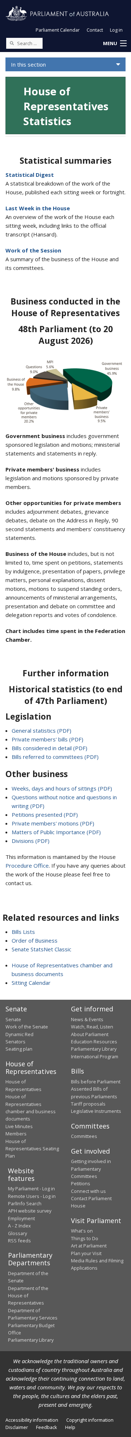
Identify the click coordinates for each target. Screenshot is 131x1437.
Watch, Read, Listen (92, 1026)
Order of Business (34, 940)
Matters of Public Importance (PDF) (56, 832)
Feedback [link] (46, 1427)
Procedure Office (27, 865)
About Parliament (89, 1034)
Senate (13, 1019)
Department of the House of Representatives (28, 1295)
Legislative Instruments (96, 1111)
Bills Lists (23, 931)
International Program (94, 1056)
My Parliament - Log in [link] (31, 1188)
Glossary (17, 1233)
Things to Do (84, 1238)
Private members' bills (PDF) (47, 739)
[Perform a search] (11, 42)
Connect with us (88, 1191)
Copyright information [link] (90, 1420)
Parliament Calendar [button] (58, 30)
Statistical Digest (29, 174)
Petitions (80, 1183)
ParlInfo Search (24, 1203)
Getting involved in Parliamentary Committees (91, 1168)
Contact (95, 30)
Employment (21, 1218)
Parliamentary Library (93, 1049)
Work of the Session (33, 250)
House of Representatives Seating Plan (32, 1148)
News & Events (87, 1019)
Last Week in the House (37, 208)
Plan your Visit (86, 1253)
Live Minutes (19, 1126)
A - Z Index (19, 1225)
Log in (116, 30)
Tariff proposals (88, 1103)
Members (16, 1133)
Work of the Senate (26, 1026)
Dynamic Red (19, 1034)
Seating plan (18, 1049)
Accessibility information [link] (31, 1420)
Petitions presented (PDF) (45, 814)
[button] (114, 43)
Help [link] (70, 1427)
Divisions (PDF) (30, 840)
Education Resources (94, 1041)
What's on (82, 1230)
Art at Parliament (89, 1245)
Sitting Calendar (31, 982)
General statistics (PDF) (41, 730)
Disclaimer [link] (16, 1427)
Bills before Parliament (95, 1081)
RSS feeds (19, 1240)
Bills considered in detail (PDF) (49, 748)
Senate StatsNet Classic (41, 949)
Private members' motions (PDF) (53, 823)
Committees (84, 1136)
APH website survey (29, 1210)
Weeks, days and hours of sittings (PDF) (62, 788)
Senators (15, 1041)
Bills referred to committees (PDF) (55, 756)
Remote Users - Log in (32, 1196)
